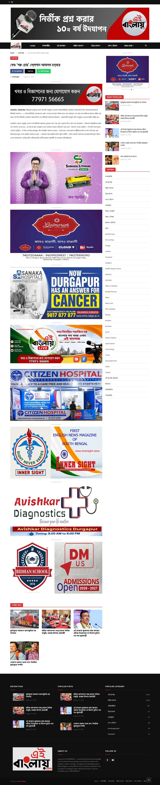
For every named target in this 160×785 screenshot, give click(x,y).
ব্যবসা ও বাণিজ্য (110, 214)
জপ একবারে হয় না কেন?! (128, 148)
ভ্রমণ (106, 220)
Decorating (109, 231)
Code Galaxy (21, 781)
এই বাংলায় (21, 53)
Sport (107, 323)
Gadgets (108, 254)
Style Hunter (110, 335)
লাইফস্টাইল (109, 381)
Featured (108, 249)
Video (107, 358)
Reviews (108, 318)
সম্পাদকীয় (108, 168)
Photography (110, 300)
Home (12, 53)
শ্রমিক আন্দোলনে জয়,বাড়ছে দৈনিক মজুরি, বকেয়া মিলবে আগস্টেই (134, 109)
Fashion (108, 243)
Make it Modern (111, 277)
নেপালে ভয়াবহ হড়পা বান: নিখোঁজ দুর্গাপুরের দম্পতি (134, 136)
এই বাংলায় (61, 45)
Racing (107, 306)
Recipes (108, 312)
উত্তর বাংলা (95, 45)
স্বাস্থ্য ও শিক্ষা (109, 208)
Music (107, 289)
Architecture (110, 226)
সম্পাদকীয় (46, 45)
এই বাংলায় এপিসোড (111, 370)
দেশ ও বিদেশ (112, 45)
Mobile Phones (110, 283)
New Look (109, 295)
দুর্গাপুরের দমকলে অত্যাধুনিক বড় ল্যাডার (133, 94)
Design (107, 237)
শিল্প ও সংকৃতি (109, 202)
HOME (32, 45)
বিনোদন (107, 375)
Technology (109, 341)
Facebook (18, 71)
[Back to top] (148, 779)
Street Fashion (110, 329)
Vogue (107, 364)
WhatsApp (44, 71)
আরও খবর (128, 45)
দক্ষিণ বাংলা (78, 45)
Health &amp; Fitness (113, 260)
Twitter (30, 71)
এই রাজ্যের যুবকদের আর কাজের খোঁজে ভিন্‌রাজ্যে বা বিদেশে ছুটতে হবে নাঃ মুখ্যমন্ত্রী (134, 122)
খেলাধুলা (108, 197)
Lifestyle (108, 272)
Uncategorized (111, 352)
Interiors (108, 266)
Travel (107, 346)
